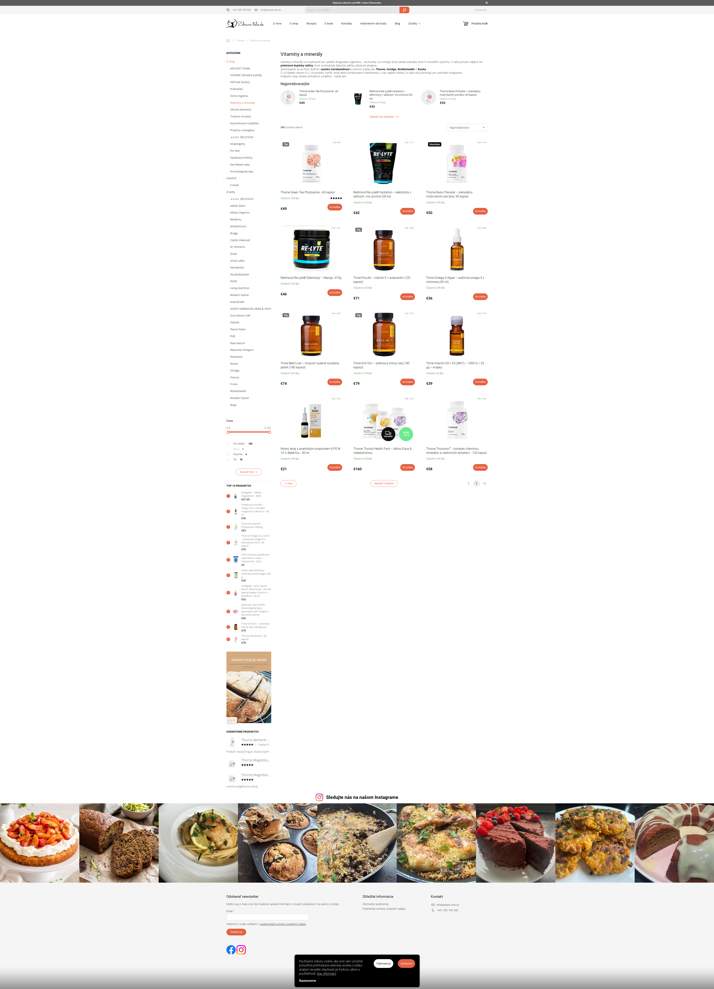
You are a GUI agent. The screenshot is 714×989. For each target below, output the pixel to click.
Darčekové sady (240, 164)
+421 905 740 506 (447, 910)
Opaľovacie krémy (241, 157)
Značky (230, 192)
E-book (234, 185)
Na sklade (243, 443)
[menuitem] (277, 23)
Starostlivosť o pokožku (244, 123)
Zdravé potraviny (240, 109)
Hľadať (404, 10)
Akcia (238, 449)
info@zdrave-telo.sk (447, 905)
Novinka (240, 454)
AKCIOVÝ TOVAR (240, 68)
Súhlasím (406, 963)
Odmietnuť (384, 963)
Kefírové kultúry (240, 82)
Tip (237, 459)
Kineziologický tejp (241, 171)
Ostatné (231, 178)
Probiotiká (236, 89)
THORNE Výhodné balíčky (246, 75)
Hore (290, 483)
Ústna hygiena (239, 96)
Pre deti (235, 150)
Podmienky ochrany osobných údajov (384, 908)
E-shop (230, 61)
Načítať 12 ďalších (384, 483)
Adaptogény (237, 144)
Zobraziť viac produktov (382, 116)
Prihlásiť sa (236, 932)
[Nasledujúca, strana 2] (476, 483)
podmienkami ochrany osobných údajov (283, 924)
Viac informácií (326, 973)
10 (484, 483)
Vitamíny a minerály (242, 102)
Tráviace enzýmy (240, 116)
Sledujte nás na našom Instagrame (362, 797)
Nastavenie (307, 981)
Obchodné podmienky (375, 904)
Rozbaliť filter (247, 472)
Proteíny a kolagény (242, 130)
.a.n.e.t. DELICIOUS (241, 137)
